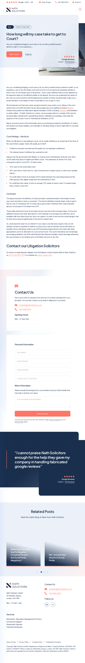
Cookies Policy (37, 642)
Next (46, 572)
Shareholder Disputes (14, 624)
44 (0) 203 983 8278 (17, 255)
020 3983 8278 (63, 2)
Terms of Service (54, 419)
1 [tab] (41, 572)
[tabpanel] (23, 547)
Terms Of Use (11, 642)
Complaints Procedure (53, 642)
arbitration (63, 110)
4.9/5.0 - (66, 60)
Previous (39, 572)
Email (78, 2)
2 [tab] (43, 572)
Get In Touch (14, 54)
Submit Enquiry (42, 414)
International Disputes (14, 627)
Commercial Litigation (14, 622)
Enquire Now (72, 657)
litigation (71, 108)
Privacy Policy (19, 422)
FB (47, 605)
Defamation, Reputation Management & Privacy (24, 619)
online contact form (44, 255)
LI (53, 605)
